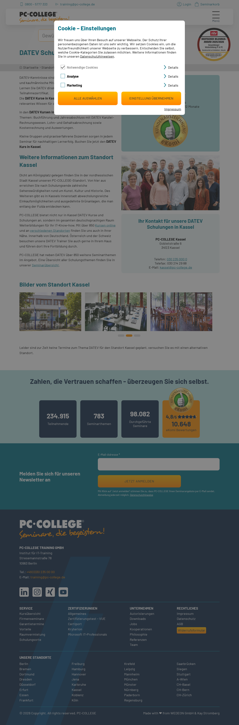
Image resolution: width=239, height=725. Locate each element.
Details (173, 67)
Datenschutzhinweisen (97, 56)
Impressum (172, 109)
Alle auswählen (88, 98)
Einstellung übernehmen (151, 98)
